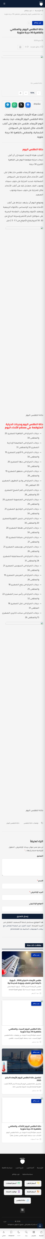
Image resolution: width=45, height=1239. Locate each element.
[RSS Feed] (22, 1210)
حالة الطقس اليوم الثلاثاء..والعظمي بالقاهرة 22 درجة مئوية (24, 1127)
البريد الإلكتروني (36, 892)
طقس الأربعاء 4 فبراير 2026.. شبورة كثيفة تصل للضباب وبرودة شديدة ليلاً (24, 981)
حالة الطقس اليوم (13, 823)
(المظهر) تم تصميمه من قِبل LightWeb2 (24, 1222)
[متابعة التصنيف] (29, 23)
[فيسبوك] (28, 105)
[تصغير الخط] (38, 93)
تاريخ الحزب (19, 1168)
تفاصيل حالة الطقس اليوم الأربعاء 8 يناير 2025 (23, 1079)
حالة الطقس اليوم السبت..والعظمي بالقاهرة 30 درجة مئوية (24, 1030)
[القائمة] (4, 3)
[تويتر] (21, 105)
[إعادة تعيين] (20, 93)
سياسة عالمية (7, 1168)
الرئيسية (38, 11)
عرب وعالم (28, 11)
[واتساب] (14, 105)
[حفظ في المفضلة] (20, 47)
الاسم (40, 881)
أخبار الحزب (30, 1168)
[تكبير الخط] (26, 93)
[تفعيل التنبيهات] (40, 1226)
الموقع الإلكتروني (36, 904)
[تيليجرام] (7, 105)
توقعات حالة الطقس (31, 823)
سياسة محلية (28, 1174)
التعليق (40, 856)
